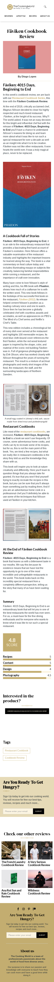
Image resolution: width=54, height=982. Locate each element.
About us (45, 16)
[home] (23, 6)
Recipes (33, 16)
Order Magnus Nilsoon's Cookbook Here (27, 711)
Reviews (8, 16)
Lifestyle (21, 16)
